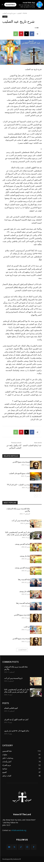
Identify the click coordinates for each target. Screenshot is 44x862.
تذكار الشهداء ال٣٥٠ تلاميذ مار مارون (16, 731)
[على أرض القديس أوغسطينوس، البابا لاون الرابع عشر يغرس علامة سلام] (36, 535)
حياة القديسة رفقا (24, 579)
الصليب (19, 13)
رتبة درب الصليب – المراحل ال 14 (18, 485)
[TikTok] (20, 847)
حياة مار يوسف (25, 556)
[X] (26, 33)
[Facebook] (32, 33)
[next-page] (35, 495)
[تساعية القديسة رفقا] (36, 606)
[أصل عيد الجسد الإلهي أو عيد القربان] (36, 722)
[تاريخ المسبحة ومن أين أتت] (36, 523)
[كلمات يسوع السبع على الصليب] (36, 476)
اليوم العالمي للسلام (11, 708)
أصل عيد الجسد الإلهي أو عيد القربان (16, 719)
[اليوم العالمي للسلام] (36, 711)
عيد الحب (27, 627)
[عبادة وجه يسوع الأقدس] (36, 618)
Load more (23, 650)
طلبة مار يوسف (24, 591)
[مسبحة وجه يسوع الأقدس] (36, 465)
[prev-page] (39, 495)
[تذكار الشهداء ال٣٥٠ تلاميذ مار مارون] (36, 734)
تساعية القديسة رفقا (23, 603)
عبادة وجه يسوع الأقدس (22, 615)
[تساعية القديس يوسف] (36, 547)
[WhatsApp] (15, 33)
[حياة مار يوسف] (36, 559)
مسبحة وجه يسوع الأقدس (21, 462)
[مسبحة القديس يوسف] (36, 571)
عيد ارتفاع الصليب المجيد (32, 445)
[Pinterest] (21, 33)
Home (25, 13)
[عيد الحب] (36, 630)
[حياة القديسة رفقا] (36, 582)
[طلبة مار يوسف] (36, 594)
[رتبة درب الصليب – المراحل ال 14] (36, 488)
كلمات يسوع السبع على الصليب (19, 473)
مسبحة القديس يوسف (22, 568)
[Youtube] (9, 847)
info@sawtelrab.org (18, 830)
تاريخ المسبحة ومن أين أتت (21, 520)
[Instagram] (27, 847)
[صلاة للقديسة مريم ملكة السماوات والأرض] (36, 512)
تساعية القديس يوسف (22, 544)
